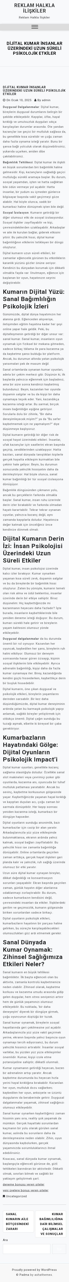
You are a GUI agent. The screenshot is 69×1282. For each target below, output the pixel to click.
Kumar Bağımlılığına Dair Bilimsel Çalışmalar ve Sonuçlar (51, 1224)
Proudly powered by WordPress (34, 1270)
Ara (5, 1240)
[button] (34, 27)
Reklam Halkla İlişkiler (34, 8)
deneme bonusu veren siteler (23, 1184)
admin (46, 100)
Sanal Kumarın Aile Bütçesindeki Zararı (17, 1221)
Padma (24, 1274)
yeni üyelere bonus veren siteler (25, 1190)
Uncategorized (16, 1196)
